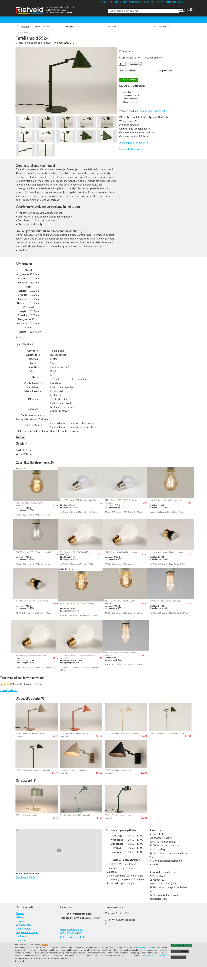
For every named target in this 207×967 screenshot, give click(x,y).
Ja (1, 690)
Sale (160, 18)
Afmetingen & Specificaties (134, 143)
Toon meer (20, 337)
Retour (19, 921)
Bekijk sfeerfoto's (25, 877)
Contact (20, 913)
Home (19, 18)
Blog (176, 18)
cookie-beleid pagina (144, 947)
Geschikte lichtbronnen (132, 149)
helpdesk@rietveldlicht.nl (154, 111)
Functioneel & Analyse (180, 951)
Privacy (20, 917)
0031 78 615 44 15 (70, 933)
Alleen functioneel (178, 957)
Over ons (21, 940)
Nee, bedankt (9, 690)
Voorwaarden (23, 925)
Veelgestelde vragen (27, 932)
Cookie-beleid (23, 929)
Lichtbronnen (138, 18)
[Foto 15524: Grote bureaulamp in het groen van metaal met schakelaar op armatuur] (66, 80)
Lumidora (21, 936)
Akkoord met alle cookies (181, 945)
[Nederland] (188, 3)
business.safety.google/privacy (155, 955)
